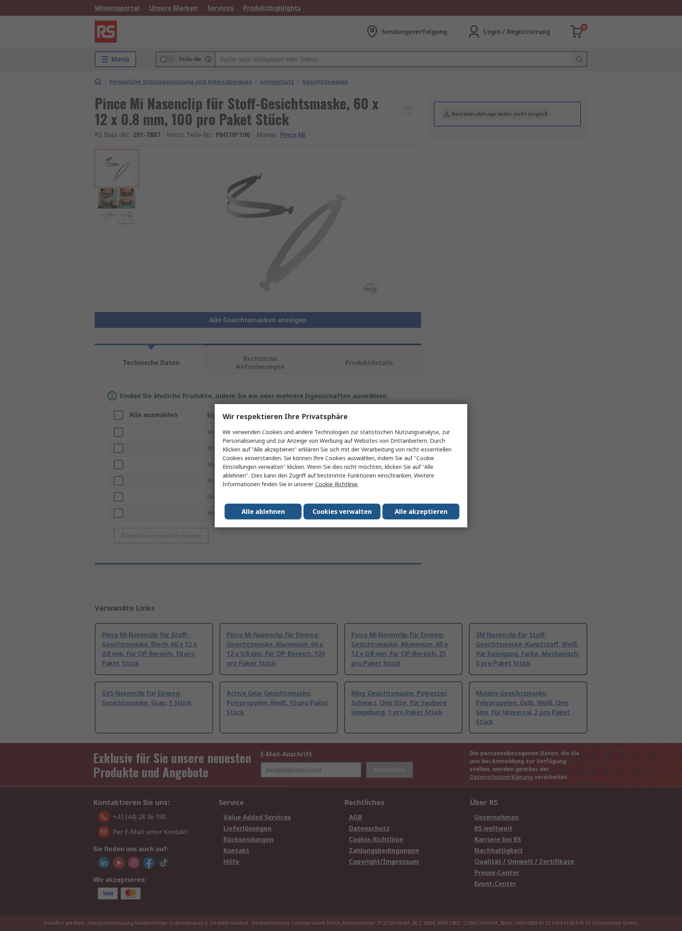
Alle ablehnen (263, 511)
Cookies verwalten (342, 511)
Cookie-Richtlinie (336, 484)
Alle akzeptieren (421, 511)
